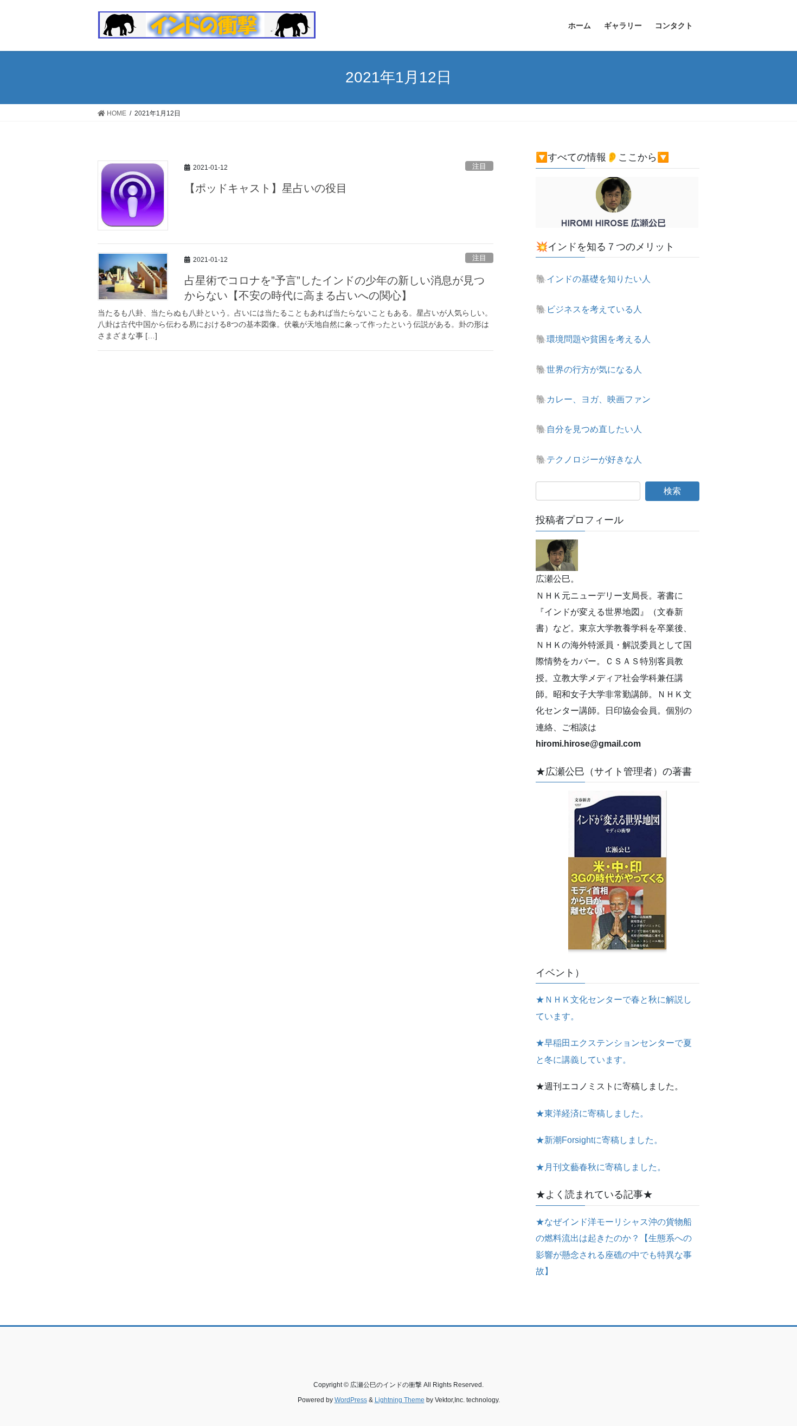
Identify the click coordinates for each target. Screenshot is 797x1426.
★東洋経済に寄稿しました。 (592, 1113)
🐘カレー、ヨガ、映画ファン (593, 399)
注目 (479, 166)
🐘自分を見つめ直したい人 (589, 429)
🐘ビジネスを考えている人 (589, 309)
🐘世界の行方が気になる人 (589, 369)
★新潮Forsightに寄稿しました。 (599, 1140)
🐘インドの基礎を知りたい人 (593, 279)
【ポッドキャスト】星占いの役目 (265, 188)
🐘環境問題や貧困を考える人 (593, 339)
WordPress (351, 1400)
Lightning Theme (400, 1400)
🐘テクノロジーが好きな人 (589, 459)
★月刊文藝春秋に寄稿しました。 (601, 1167)
